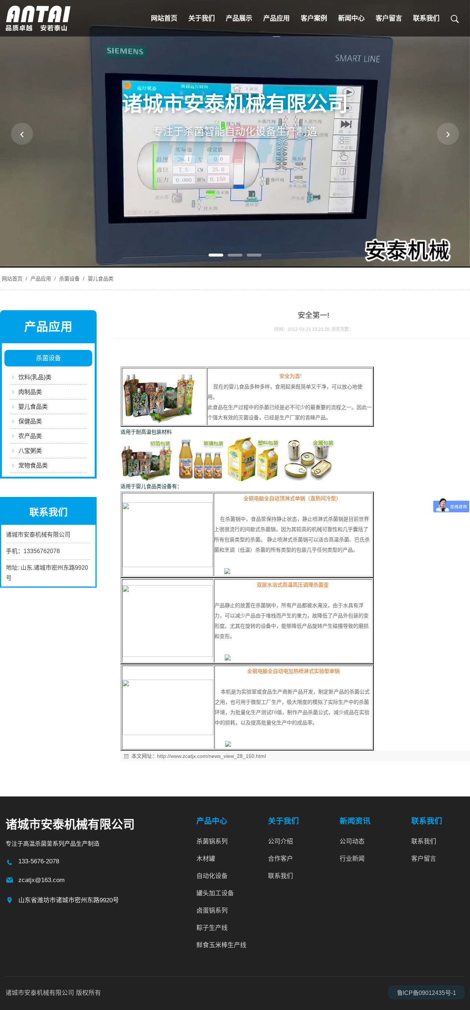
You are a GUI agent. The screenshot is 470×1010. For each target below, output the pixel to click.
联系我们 (426, 18)
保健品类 (30, 421)
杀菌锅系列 (212, 841)
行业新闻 (352, 858)
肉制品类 (30, 392)
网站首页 (164, 18)
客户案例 (314, 18)
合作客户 (280, 858)
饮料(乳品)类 (34, 377)
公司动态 (352, 841)
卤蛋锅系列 (212, 910)
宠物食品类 (33, 465)
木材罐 (205, 858)
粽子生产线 (212, 927)
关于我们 (201, 18)
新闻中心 (351, 18)
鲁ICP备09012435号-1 (426, 992)
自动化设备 (212, 876)
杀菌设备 (69, 279)
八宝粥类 (30, 451)
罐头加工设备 (215, 893)
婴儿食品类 (99, 279)
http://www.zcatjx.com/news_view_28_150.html (211, 756)
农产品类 (30, 436)
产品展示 (239, 18)
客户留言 (389, 18)
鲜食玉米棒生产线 (221, 945)
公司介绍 (280, 841)
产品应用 (276, 18)
